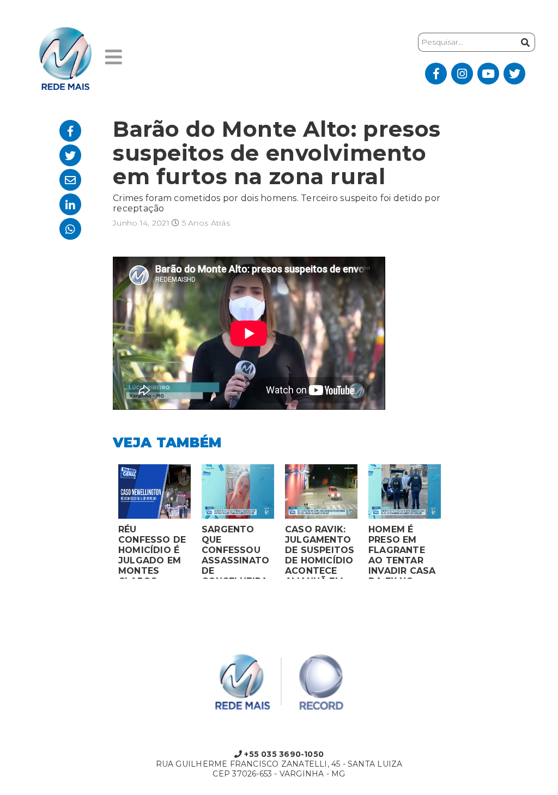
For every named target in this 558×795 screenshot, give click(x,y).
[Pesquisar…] (525, 42)
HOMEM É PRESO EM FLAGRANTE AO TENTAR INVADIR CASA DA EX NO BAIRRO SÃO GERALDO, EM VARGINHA (402, 551)
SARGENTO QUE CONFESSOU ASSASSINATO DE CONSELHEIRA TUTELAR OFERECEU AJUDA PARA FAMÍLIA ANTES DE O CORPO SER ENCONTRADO (235, 551)
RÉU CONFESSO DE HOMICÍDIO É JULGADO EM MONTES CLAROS (152, 551)
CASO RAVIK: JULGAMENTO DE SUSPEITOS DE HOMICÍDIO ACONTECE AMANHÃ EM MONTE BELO (320, 551)
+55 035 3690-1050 (283, 754)
